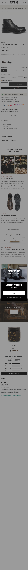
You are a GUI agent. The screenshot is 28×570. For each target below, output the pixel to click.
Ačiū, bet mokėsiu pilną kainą (14, 297)
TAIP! (14, 293)
